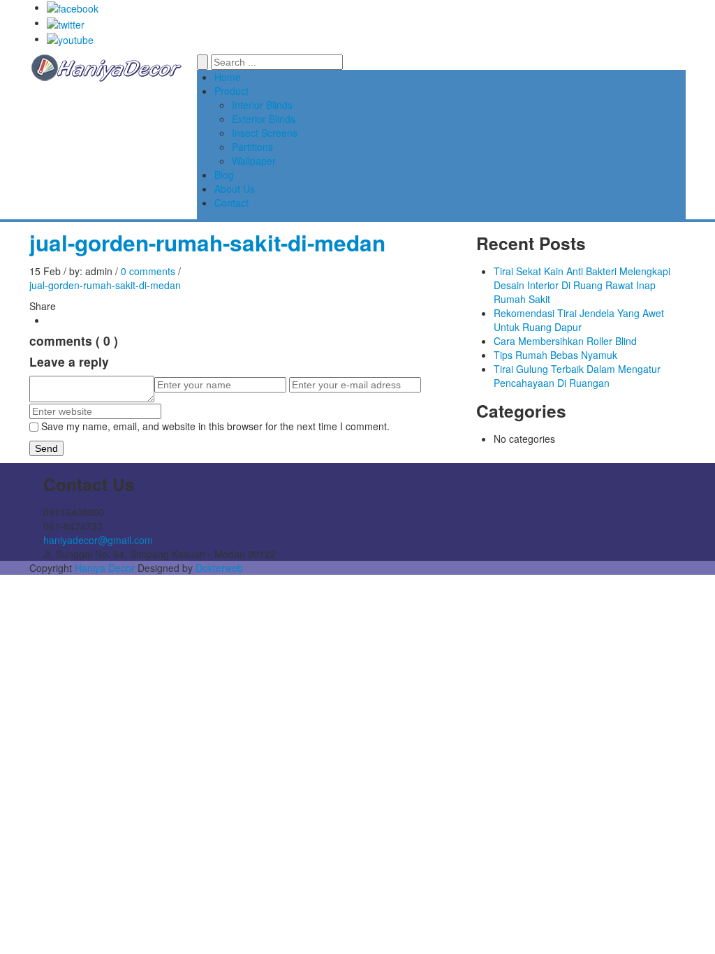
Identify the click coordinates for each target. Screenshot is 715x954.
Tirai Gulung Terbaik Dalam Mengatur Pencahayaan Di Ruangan (577, 376)
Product (231, 91)
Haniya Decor (105, 568)
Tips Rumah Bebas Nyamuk (555, 355)
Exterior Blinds (263, 119)
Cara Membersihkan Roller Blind (565, 341)
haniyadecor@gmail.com (98, 540)
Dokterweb (219, 568)
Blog (224, 175)
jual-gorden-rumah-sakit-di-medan (207, 242)
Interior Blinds (262, 105)
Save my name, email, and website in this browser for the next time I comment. (215, 426)
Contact (231, 203)
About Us (234, 189)
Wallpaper (254, 161)
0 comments (148, 271)
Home (227, 77)
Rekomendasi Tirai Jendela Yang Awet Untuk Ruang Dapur (579, 320)
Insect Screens (264, 133)
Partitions (252, 147)
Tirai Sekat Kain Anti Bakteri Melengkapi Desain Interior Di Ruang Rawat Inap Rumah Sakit (582, 285)
